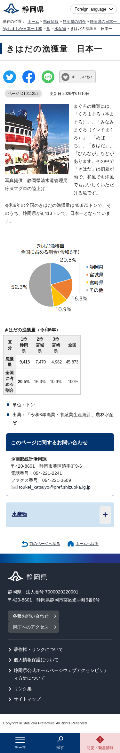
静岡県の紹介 (74, 21)
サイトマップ (27, 699)
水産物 (60, 28)
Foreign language (90, 9)
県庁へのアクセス (31, 627)
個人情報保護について (36, 659)
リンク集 (23, 688)
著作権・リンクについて (38, 649)
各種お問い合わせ (31, 616)
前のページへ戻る (44, 543)
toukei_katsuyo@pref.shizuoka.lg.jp (55, 487)
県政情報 (51, 21)
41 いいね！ (82, 77)
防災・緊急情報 (100, 748)
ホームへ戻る (87, 543)
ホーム (33, 21)
